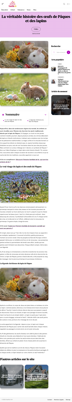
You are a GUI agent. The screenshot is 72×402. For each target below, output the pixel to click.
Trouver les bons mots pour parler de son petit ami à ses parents (61, 107)
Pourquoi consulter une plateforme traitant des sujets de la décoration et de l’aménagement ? (36, 377)
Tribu (36, 29)
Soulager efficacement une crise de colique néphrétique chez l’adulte (63, 82)
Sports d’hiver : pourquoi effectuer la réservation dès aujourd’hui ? (11, 377)
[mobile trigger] (3, 4)
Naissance (61, 77)
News (36, 371)
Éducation (61, 102)
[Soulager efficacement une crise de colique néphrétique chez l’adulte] (53, 82)
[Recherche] (64, 4)
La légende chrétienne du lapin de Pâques (36, 120)
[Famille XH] (13, 4)
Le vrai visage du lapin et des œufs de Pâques (13, 120)
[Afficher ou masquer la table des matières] (32, 115)
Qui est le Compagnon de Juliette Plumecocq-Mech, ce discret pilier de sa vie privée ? (64, 70)
